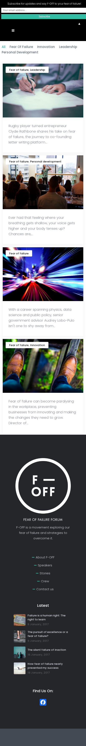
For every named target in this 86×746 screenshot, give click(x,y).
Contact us (45, 589)
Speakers (45, 565)
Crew (45, 581)
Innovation (37, 345)
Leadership (37, 70)
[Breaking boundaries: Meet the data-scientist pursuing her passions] (43, 274)
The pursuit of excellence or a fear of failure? (48, 634)
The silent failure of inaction (47, 650)
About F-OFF (45, 557)
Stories (45, 573)
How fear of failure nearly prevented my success (45, 666)
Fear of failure (19, 70)
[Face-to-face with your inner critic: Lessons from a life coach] (43, 182)
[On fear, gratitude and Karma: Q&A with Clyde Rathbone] (43, 90)
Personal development (45, 162)
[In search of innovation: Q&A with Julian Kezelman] (43, 365)
